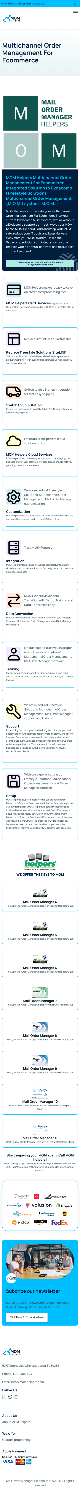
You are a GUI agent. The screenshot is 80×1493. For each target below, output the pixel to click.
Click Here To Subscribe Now (27, 1317)
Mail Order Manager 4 (40, 902)
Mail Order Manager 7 (40, 1000)
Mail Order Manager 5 (40, 935)
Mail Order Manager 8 (40, 1035)
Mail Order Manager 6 (40, 968)
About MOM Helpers (16, 1422)
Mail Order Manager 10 (40, 1101)
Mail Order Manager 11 (40, 1138)
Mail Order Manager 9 (40, 1068)
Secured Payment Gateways (19, 1457)
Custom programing (16, 1440)
